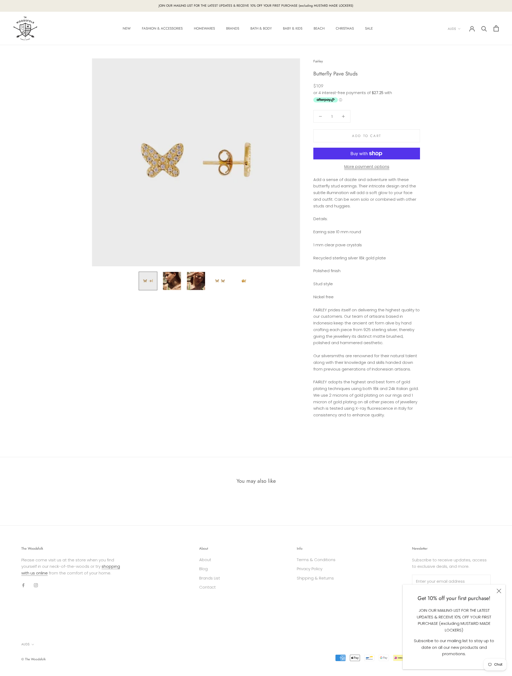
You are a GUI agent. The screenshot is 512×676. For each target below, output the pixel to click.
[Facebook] (23, 585)
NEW (127, 28)
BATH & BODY (261, 28)
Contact (207, 587)
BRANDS (232, 28)
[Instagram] (36, 585)
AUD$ (452, 28)
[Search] (484, 28)
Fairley (318, 61)
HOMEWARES (204, 28)
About (205, 559)
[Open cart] (496, 28)
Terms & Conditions (316, 559)
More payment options (366, 166)
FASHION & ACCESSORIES (162, 28)
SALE (369, 28)
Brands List (209, 578)
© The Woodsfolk (33, 659)
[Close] (499, 591)
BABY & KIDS (292, 28)
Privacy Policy (309, 569)
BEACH (319, 28)
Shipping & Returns (315, 578)
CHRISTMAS (345, 28)
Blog (203, 569)
